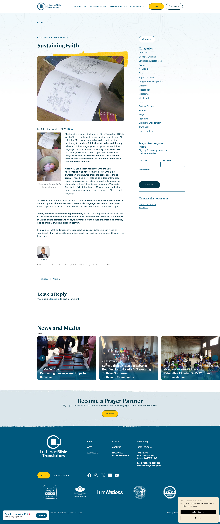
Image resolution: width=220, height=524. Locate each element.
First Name (143, 160)
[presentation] (66, 358)
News (71, 129)
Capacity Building (147, 56)
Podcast (143, 110)
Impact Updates (146, 77)
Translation (144, 126)
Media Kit (143, 207)
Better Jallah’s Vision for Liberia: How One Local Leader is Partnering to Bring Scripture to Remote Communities (126, 371)
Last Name (167, 160)
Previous (44, 278)
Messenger (144, 89)
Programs (143, 118)
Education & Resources (150, 60)
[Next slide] (215, 358)
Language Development (151, 81)
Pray (89, 441)
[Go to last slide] (42, 358)
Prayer (142, 114)
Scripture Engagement (150, 122)
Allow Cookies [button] (198, 512)
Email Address (144, 169)
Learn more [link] (192, 506)
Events (142, 65)
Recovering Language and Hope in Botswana (63, 375)
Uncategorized (146, 131)
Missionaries (145, 98)
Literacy (143, 85)
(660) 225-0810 (144, 447)
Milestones (144, 93)
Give (156, 6)
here (118, 233)
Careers (116, 447)
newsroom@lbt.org (148, 204)
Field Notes (144, 69)
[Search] (142, 39)
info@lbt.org (142, 441)
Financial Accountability (120, 454)
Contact (116, 441)
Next (55, 278)
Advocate (143, 52)
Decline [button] (198, 518)
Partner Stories (146, 106)
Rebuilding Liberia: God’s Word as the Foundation (187, 375)
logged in (55, 298)
